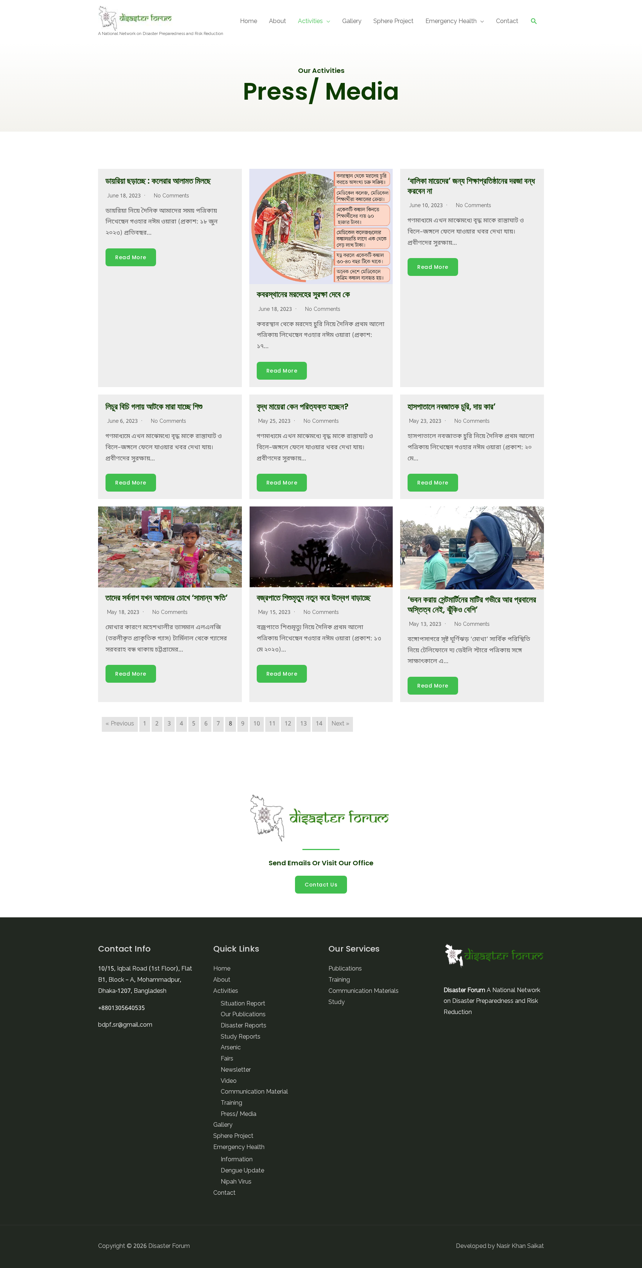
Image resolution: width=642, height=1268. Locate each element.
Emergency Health (451, 21)
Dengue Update (242, 1171)
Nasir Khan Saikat (520, 1246)
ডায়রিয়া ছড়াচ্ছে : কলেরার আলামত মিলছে (158, 181)
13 (303, 724)
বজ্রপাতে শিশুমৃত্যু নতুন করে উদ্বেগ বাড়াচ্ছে (313, 598)
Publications (345, 969)
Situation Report (243, 1004)
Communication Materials (363, 991)
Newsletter (236, 1070)
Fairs (227, 1059)
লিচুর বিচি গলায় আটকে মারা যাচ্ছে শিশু (154, 406)
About (277, 21)
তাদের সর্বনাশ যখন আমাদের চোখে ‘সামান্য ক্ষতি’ (167, 598)
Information (237, 1160)
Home (248, 21)
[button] (534, 21)
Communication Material (254, 1092)
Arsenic (231, 1048)
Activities (310, 21)
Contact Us (321, 884)
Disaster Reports (243, 1026)
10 (256, 724)
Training (231, 1103)
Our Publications (243, 1015)
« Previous (120, 724)
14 (319, 724)
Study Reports (240, 1037)
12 (288, 724)
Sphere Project (393, 21)
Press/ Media (238, 1114)
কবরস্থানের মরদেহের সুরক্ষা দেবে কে (303, 294)
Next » (340, 724)
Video (229, 1081)
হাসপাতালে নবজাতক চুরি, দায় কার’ (452, 406)
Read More (130, 257)
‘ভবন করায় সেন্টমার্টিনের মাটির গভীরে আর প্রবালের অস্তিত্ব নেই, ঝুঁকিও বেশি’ (472, 604)
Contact (507, 21)
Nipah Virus (236, 1182)
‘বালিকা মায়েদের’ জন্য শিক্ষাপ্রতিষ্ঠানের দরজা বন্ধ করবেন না (471, 185)
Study (336, 1002)
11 (272, 724)
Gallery (351, 21)
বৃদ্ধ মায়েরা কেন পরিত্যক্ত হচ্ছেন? (302, 406)
